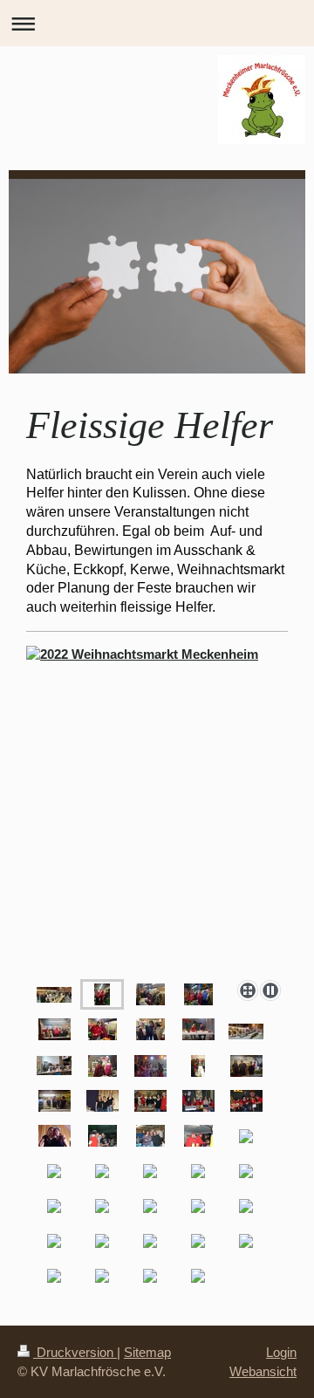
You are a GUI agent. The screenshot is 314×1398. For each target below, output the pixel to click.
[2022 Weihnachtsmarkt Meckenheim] (102, 994)
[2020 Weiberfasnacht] (102, 1066)
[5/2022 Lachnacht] (198, 1029)
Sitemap (147, 1352)
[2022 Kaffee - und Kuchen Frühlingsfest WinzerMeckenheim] (54, 1065)
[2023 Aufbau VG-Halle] (54, 994)
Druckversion (75, 1352)
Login (281, 1352)
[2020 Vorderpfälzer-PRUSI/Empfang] (198, 1066)
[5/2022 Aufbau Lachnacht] (246, 1031)
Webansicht (263, 1371)
